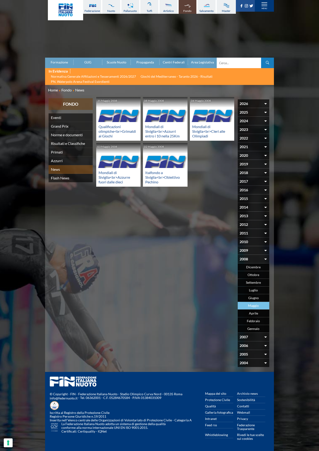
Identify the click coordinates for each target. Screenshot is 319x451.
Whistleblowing (216, 435)
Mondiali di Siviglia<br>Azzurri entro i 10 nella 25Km (162, 131)
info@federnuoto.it (64, 398)
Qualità (210, 406)
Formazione (59, 62)
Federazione (92, 11)
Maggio (253, 306)
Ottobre (253, 275)
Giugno (253, 298)
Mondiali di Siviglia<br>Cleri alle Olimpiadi (208, 131)
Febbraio (253, 321)
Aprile (253, 313)
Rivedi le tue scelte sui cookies (250, 437)
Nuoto (111, 11)
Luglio (253, 290)
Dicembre (253, 267)
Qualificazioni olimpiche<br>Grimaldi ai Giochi (117, 131)
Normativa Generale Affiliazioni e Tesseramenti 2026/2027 (93, 76)
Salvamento (206, 11)
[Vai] (267, 63)
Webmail (243, 412)
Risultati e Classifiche (68, 143)
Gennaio (253, 329)
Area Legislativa (202, 62)
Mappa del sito (215, 393)
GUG (87, 62)
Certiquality (86, 431)
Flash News (60, 178)
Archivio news (247, 393)
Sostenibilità (246, 400)
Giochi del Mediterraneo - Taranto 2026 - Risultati (177, 76)
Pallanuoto (130, 11)
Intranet (211, 419)
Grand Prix (59, 126)
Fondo (187, 11)
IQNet (102, 431)
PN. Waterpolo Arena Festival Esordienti (80, 82)
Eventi (56, 117)
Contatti (243, 406)
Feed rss (211, 425)
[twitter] (251, 6)
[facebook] (242, 6)
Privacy (242, 419)
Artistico (168, 11)
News (55, 169)
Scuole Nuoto (116, 62)
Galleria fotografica (219, 412)
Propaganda (145, 62)
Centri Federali (174, 62)
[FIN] (65, 10)
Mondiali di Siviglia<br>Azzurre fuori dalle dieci (114, 177)
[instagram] (247, 6)
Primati (57, 152)
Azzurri (57, 160)
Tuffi (149, 11)
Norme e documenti (67, 135)
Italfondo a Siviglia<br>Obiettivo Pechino (162, 177)
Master (226, 11)
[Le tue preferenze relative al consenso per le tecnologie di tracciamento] (8, 442)
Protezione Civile (217, 400)
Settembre (253, 282)
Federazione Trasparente (246, 427)
